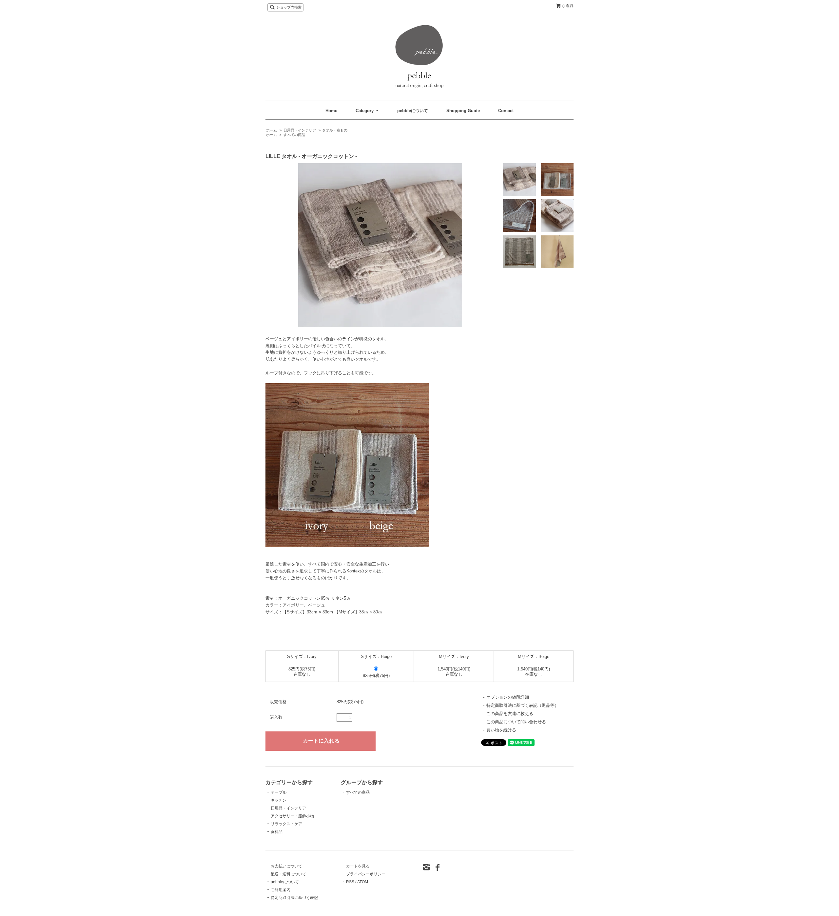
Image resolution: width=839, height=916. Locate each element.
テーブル (278, 792)
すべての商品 (294, 135)
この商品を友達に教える (509, 713)
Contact (506, 110)
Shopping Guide (463, 110)
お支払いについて (286, 866)
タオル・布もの (334, 130)
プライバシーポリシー (365, 874)
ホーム (271, 130)
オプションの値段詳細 (507, 697)
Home (331, 110)
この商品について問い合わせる (516, 721)
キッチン (278, 800)
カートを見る (358, 866)
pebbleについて (413, 110)
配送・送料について (288, 874)
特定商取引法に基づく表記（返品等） (522, 705)
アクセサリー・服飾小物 (292, 816)
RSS (350, 882)
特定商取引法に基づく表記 (294, 897)
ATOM (362, 882)
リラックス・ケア (286, 824)
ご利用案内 (280, 889)
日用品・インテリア (299, 130)
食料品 (277, 831)
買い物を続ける (501, 729)
